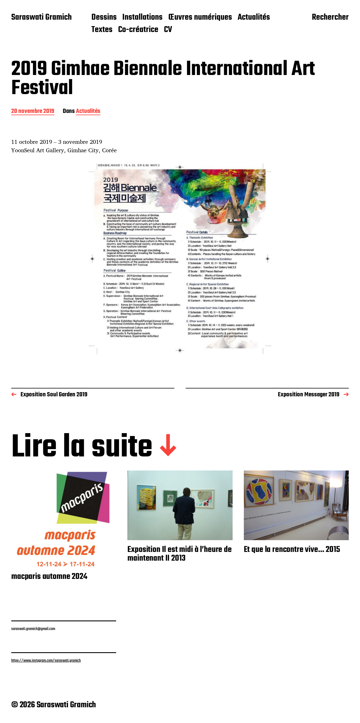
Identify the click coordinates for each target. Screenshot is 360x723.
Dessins (104, 17)
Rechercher (330, 17)
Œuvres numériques (200, 17)
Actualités (254, 17)
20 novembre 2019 (32, 111)
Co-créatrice (138, 30)
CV (168, 30)
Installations (142, 17)
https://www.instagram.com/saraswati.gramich (46, 660)
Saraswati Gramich (41, 17)
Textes (101, 30)
